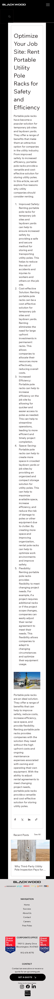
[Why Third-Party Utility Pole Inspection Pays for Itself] (30, 850)
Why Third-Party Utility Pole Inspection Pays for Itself (29, 868)
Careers (27, 921)
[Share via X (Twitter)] (22, 819)
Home (27, 904)
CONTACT (27, 964)
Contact (27, 917)
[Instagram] (21, 986)
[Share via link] (36, 819)
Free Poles (27, 925)
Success (27, 909)
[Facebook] (27, 986)
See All (37, 834)
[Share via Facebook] (15, 819)
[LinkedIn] (33, 986)
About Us (27, 913)
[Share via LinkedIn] (29, 819)
